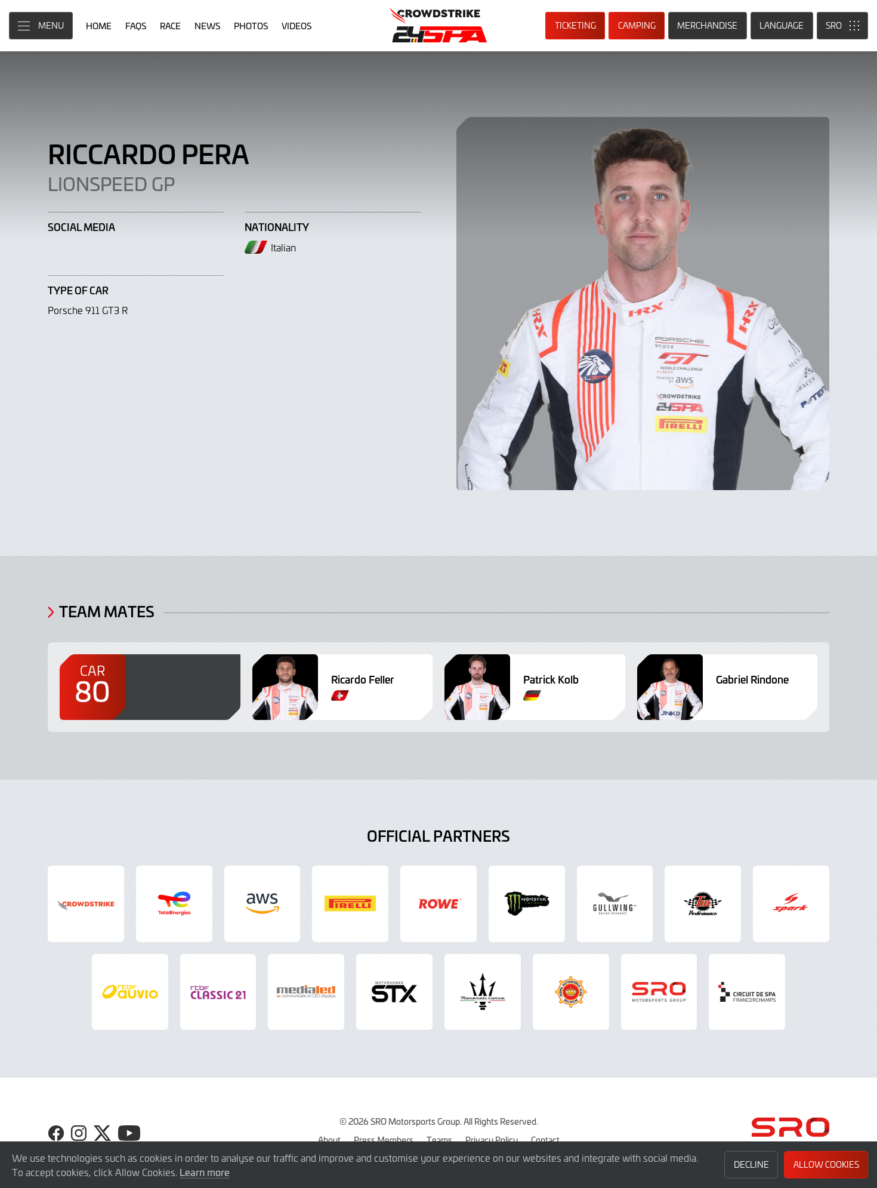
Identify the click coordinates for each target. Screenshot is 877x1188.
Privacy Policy (491, 1140)
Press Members (383, 1140)
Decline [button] (751, 1164)
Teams (439, 1140)
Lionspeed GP (111, 183)
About (329, 1140)
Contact (545, 1140)
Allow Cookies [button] (826, 1164)
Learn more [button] (205, 1171)
